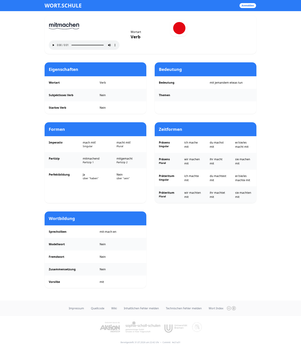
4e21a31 (176, 342)
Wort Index (216, 308)
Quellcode (97, 308)
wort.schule (63, 5)
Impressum (76, 308)
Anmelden (248, 5)
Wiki (114, 308)
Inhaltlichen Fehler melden (141, 308)
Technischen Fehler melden (184, 308)
